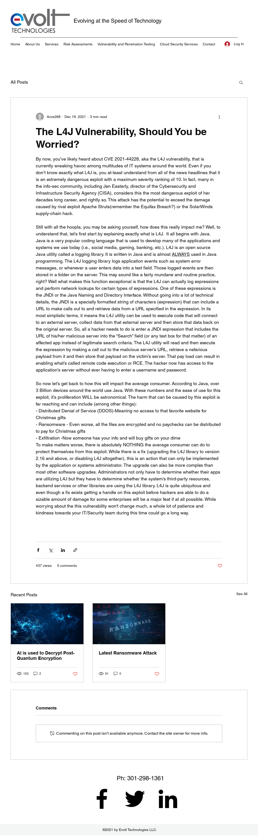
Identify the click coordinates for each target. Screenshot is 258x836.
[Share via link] (75, 550)
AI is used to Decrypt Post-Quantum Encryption (46, 655)
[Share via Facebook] (38, 550)
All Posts (19, 82)
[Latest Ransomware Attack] (129, 623)
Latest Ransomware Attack (128, 653)
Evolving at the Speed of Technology (118, 21)
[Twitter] (134, 798)
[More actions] (219, 117)
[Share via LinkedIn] (62, 550)
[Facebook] (101, 798)
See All (241, 594)
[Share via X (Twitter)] (50, 550)
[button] (241, 82)
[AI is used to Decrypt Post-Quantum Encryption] (47, 623)
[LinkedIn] (167, 798)
